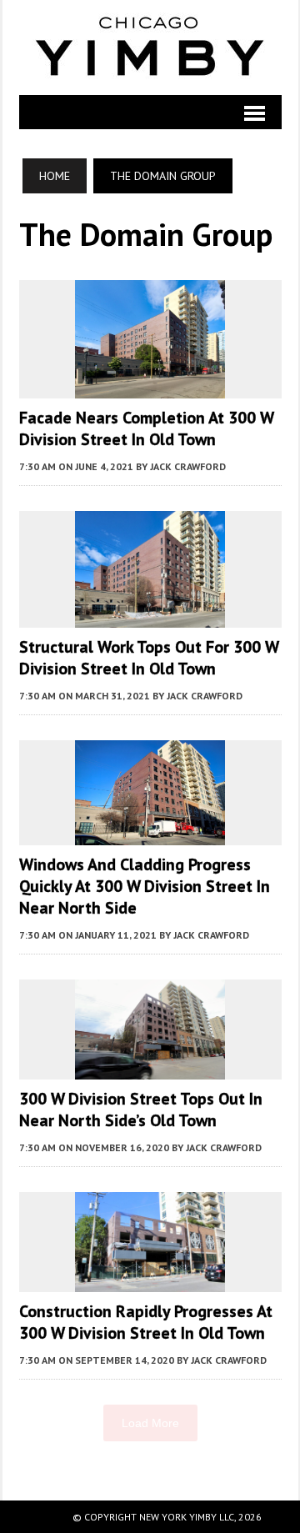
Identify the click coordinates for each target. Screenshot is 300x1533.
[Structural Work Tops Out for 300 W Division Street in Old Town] (150, 616)
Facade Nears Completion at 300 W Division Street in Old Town (146, 428)
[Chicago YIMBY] (150, 47)
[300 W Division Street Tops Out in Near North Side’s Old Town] (150, 1068)
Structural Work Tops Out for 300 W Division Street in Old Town (148, 657)
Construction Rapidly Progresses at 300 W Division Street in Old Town (145, 1322)
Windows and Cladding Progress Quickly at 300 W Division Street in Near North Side (144, 886)
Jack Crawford (188, 466)
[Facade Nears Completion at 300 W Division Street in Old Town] (150, 387)
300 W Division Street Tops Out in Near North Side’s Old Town (140, 1109)
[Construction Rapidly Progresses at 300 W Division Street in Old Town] (150, 1281)
